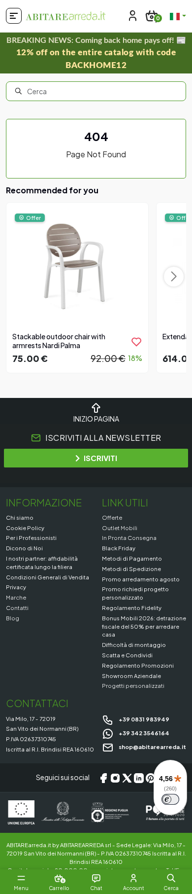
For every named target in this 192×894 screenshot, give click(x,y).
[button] (171, 878)
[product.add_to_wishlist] (136, 342)
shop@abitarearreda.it (152, 746)
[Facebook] (103, 777)
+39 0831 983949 (143, 718)
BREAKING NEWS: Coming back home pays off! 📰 (96, 53)
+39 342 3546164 (143, 732)
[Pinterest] (151, 777)
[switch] (170, 799)
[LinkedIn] (139, 777)
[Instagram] (115, 777)
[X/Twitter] (127, 777)
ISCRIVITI (100, 458)
